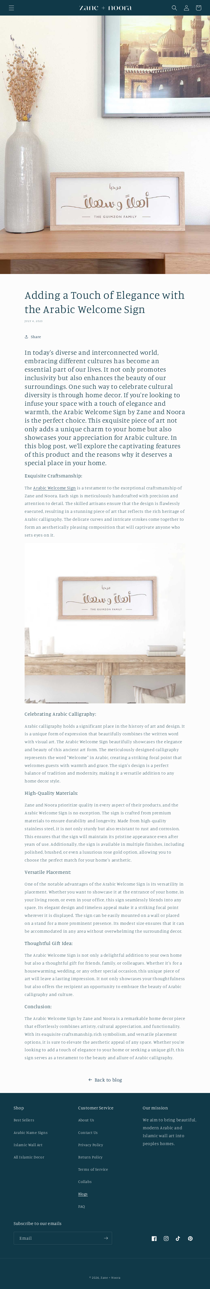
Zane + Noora (110, 1277)
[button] (11, 8)
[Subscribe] (106, 1238)
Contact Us (88, 1132)
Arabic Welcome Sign (54, 487)
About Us (86, 1120)
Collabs (85, 1181)
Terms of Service (93, 1169)
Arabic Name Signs (31, 1132)
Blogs (83, 1193)
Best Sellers (24, 1120)
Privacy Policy (90, 1144)
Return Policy (90, 1157)
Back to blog (108, 1080)
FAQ (81, 1206)
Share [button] (36, 336)
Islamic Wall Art (28, 1144)
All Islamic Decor (29, 1157)
